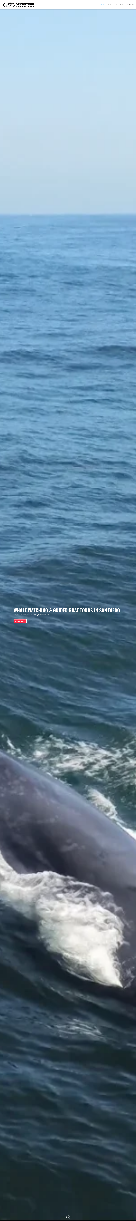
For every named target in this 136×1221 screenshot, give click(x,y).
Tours (109, 5)
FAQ (116, 5)
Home (103, 5)
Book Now (130, 5)
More (121, 5)
